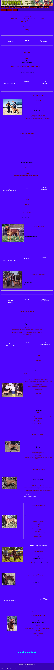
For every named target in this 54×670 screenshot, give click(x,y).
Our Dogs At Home (25, 7)
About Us (11, 7)
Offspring (15, 9)
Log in (27, 666)
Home (3, 7)
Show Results (17, 7)
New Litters (41, 7)
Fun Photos (46, 7)
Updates (7, 7)
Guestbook (9, 9)
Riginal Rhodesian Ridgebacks (10, 668)
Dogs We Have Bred (34, 7)
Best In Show (4, 9)
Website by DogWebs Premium (27, 664)
